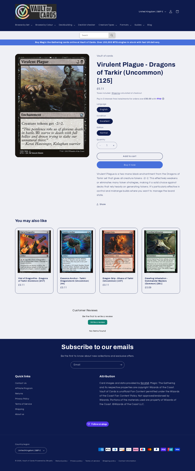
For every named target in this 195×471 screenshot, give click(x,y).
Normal (104, 133)
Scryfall (145, 383)
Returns (19, 394)
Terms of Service (23, 404)
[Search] (111, 35)
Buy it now (130, 165)
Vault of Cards (28, 461)
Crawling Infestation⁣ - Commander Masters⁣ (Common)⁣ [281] (156, 281)
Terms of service (92, 461)
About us (19, 414)
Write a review (97, 322)
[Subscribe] (121, 364)
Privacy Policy (22, 399)
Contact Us (21, 383)
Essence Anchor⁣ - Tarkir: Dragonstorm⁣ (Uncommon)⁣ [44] (74, 281)
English (104, 109)
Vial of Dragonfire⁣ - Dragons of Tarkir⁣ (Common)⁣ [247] (33, 279)
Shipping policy (109, 461)
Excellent (105, 121)
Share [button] (103, 204)
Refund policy (62, 461)
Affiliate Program (24, 388)
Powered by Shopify (44, 461)
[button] (23, 25)
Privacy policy (76, 461)
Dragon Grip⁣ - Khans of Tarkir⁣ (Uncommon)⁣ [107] (118, 279)
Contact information (127, 461)
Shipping (116, 93)
